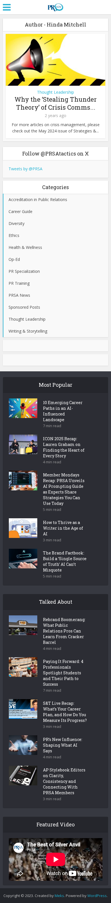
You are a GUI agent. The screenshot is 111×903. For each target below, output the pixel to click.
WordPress (97, 895)
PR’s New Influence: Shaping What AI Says (62, 745)
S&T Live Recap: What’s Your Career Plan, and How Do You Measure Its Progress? (65, 712)
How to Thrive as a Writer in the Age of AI (63, 528)
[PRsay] (55, 6)
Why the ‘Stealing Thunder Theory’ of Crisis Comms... (56, 103)
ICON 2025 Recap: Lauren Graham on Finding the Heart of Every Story (64, 447)
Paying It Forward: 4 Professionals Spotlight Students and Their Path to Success (63, 673)
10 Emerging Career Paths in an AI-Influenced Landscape (63, 411)
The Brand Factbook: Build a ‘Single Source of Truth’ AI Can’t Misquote (65, 561)
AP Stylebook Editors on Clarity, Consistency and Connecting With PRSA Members (64, 781)
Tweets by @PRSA (25, 168)
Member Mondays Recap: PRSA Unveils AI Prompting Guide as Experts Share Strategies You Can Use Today (64, 489)
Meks (59, 895)
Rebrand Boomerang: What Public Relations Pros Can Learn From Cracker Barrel (64, 631)
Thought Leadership (55, 92)
